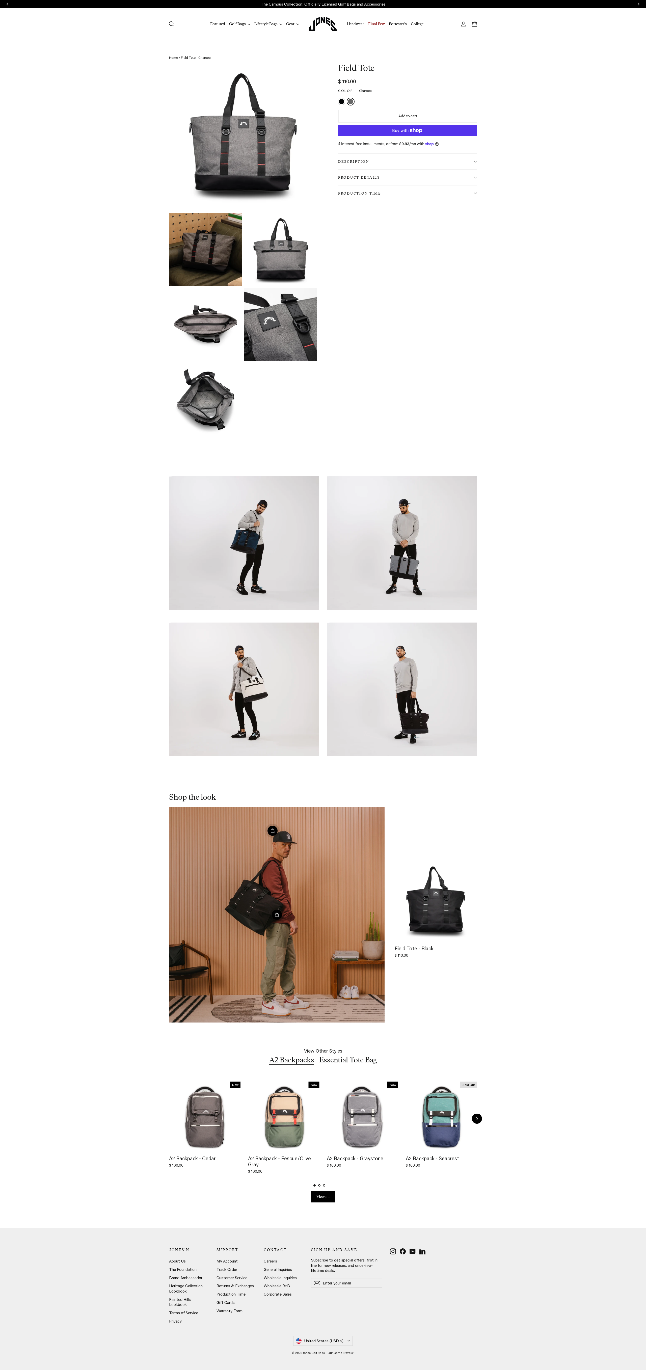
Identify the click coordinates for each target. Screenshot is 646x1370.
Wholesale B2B (277, 1285)
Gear (290, 23)
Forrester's (398, 23)
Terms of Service (183, 1312)
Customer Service (232, 1277)
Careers (270, 1261)
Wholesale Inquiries (280, 1277)
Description (353, 161)
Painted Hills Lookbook (180, 1302)
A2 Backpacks (291, 1059)
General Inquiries (278, 1269)
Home (173, 58)
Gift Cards (226, 1302)
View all (323, 1196)
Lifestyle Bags (266, 23)
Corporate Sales (278, 1294)
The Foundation (183, 1269)
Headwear (355, 23)
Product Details (359, 177)
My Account (227, 1261)
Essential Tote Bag (348, 1059)
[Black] (342, 102)
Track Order (227, 1269)
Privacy (175, 1321)
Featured (217, 23)
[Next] (477, 1119)
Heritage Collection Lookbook (186, 1288)
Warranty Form (230, 1310)
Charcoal (350, 101)
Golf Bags (238, 23)
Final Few (376, 23)
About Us (177, 1261)
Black (341, 101)
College (417, 23)
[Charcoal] (351, 102)
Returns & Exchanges (235, 1285)
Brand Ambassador (185, 1277)
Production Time (359, 193)
